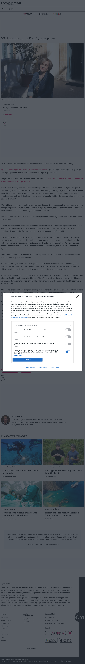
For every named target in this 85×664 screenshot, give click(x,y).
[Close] (78, 297)
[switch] (68, 329)
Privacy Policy (54, 367)
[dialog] (42, 332)
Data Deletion (30, 367)
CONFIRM (27, 360)
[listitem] (42, 325)
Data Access (42, 367)
